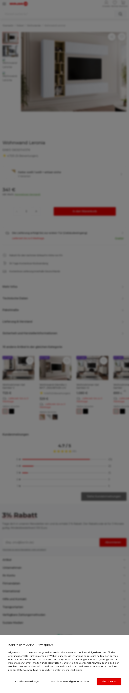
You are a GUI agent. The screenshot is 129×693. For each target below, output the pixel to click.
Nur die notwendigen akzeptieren (70, 681)
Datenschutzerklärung (69, 670)
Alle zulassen (109, 681)
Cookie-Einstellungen (27, 681)
